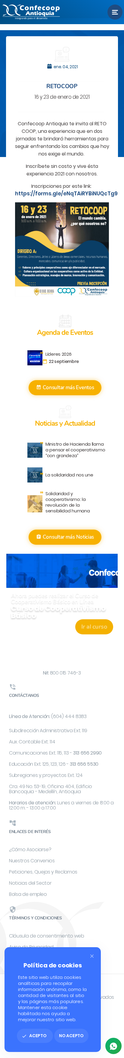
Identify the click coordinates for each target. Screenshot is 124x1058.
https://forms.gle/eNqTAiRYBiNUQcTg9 (66, 194)
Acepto (34, 1036)
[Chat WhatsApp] (113, 1046)
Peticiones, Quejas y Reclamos (43, 871)
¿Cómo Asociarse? (30, 849)
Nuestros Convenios (32, 860)
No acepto (71, 1036)
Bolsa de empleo (28, 894)
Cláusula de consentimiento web (46, 935)
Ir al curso (94, 627)
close (92, 956)
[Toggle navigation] (114, 12)
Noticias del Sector (30, 883)
